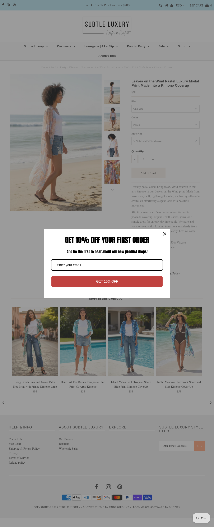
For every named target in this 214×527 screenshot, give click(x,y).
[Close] (165, 234)
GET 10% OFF (107, 281)
